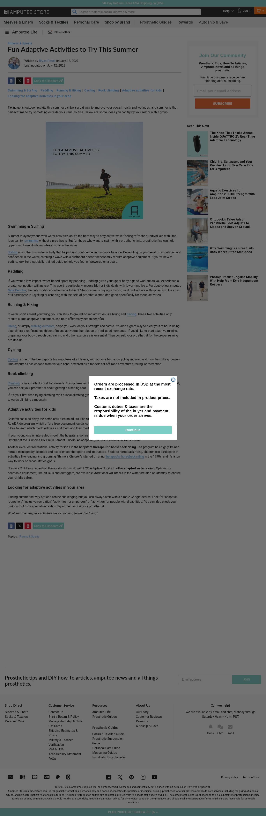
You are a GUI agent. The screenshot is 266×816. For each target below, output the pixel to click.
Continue (133, 430)
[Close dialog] (173, 380)
